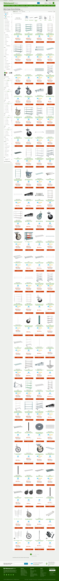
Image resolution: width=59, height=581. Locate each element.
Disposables (31, 5)
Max (9, 78)
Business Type (53, 5)
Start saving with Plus (36, 564)
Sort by (20, 11)
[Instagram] (4, 574)
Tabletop (27, 5)
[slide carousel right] (53, 18)
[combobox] (28, 3)
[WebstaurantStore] (11, 568)
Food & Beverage (22, 5)
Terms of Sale (26, 579)
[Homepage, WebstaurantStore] (11, 3)
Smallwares (17, 5)
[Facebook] (8, 574)
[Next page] (38, 554)
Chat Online (51, 573)
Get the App (11, 0)
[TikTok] (11, 574)
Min (4, 78)
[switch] (54, 11)
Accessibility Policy (40, 579)
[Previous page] (29, 554)
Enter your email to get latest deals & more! (8, 564)
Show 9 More (8, 45)
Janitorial (45, 5)
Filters (4, 11)
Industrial (48, 5)
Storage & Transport (40, 5)
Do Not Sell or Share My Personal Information (49, 579)
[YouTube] (6, 574)
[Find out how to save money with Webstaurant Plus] (16, 77)
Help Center (5, 0)
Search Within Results (7, 161)
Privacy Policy (31, 579)
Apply (8, 80)
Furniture (35, 5)
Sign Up (26, 563)
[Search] (11, 162)
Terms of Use (35, 579)
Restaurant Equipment (7, 5)
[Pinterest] (13, 574)
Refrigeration (13, 5)
